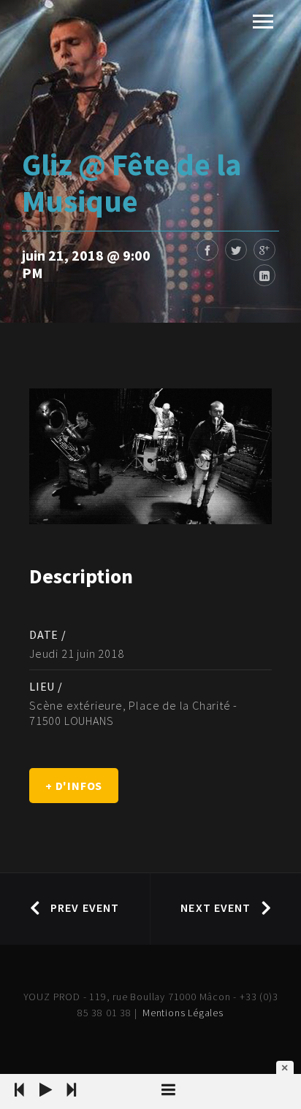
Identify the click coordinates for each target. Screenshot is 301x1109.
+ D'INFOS (73, 785)
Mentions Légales (183, 1012)
